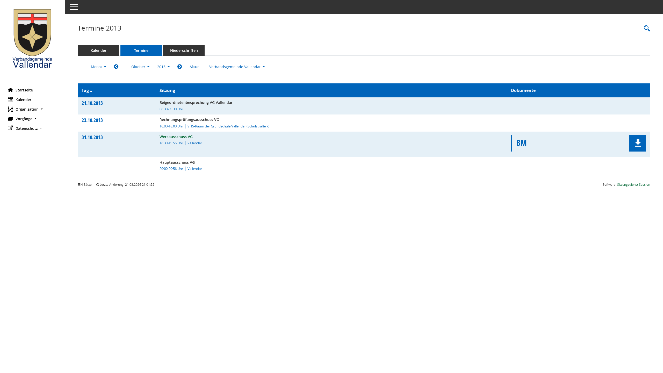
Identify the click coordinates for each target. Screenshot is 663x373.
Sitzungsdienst (633, 184)
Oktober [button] (138, 66)
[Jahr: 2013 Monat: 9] (116, 66)
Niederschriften (184, 50)
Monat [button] (97, 66)
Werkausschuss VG (176, 136)
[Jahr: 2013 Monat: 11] (180, 66)
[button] (32, 109)
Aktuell (195, 66)
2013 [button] (162, 66)
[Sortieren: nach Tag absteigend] (91, 90)
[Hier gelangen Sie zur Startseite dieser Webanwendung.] (32, 42)
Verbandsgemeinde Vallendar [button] (235, 66)
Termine (141, 50)
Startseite (24, 90)
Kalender (23, 99)
